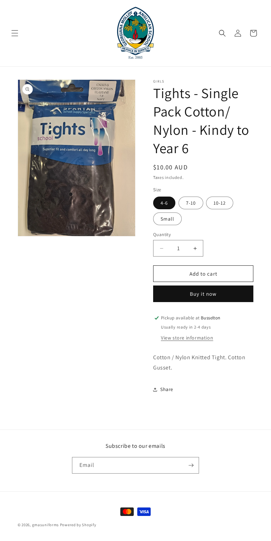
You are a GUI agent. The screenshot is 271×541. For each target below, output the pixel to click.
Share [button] (166, 389)
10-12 (219, 203)
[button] (15, 33)
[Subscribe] (191, 465)
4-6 (164, 203)
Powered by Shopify (78, 524)
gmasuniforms (45, 524)
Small (167, 219)
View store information (187, 338)
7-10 (191, 203)
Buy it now (203, 293)
